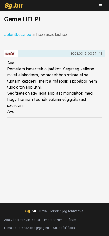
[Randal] (11, 53)
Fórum (71, 220)
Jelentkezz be (17, 34)
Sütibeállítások (64, 228)
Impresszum (53, 220)
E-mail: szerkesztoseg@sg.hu (26, 228)
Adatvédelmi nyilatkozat (22, 220)
